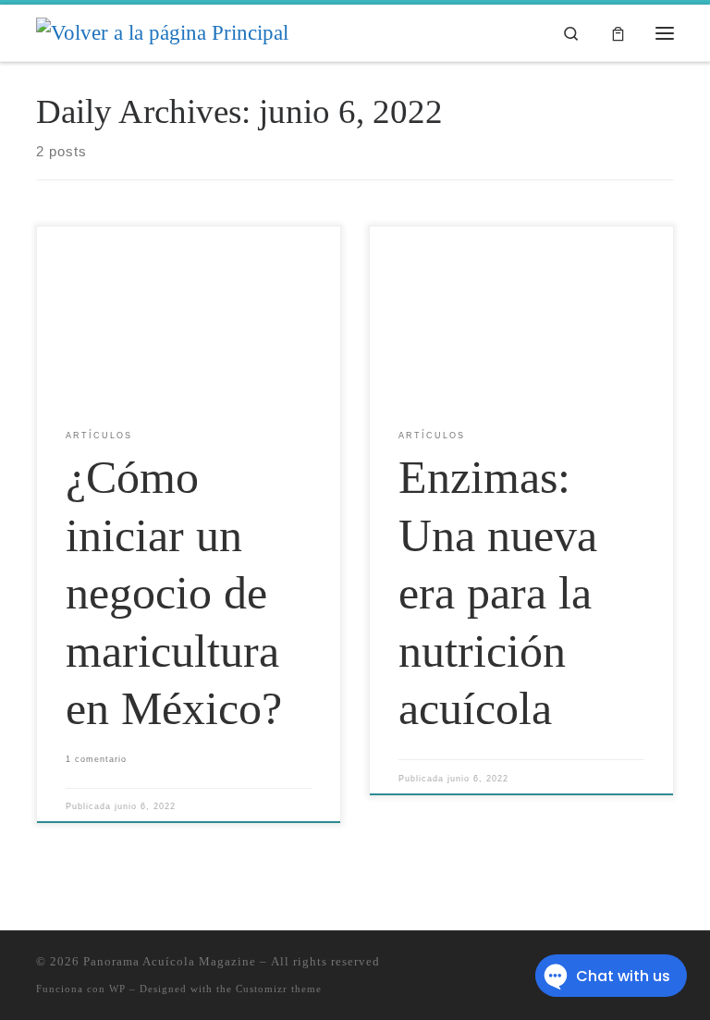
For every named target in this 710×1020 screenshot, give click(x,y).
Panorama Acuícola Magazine (169, 961)
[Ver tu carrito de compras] (618, 33)
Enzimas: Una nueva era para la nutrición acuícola (497, 592)
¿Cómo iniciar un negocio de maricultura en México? (174, 592)
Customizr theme (279, 988)
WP (117, 988)
